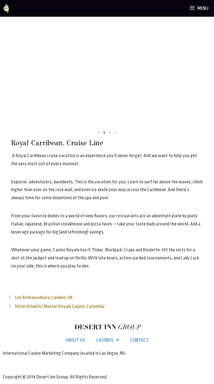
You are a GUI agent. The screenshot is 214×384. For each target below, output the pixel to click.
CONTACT (139, 340)
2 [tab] (104, 132)
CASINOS (104, 340)
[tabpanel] (107, 81)
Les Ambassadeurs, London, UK (44, 297)
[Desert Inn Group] (6, 8)
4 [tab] (115, 132)
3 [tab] (110, 132)
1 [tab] (98, 132)
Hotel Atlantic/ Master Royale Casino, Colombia (59, 306)
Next (205, 81)
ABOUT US (75, 340)
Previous (8, 81)
